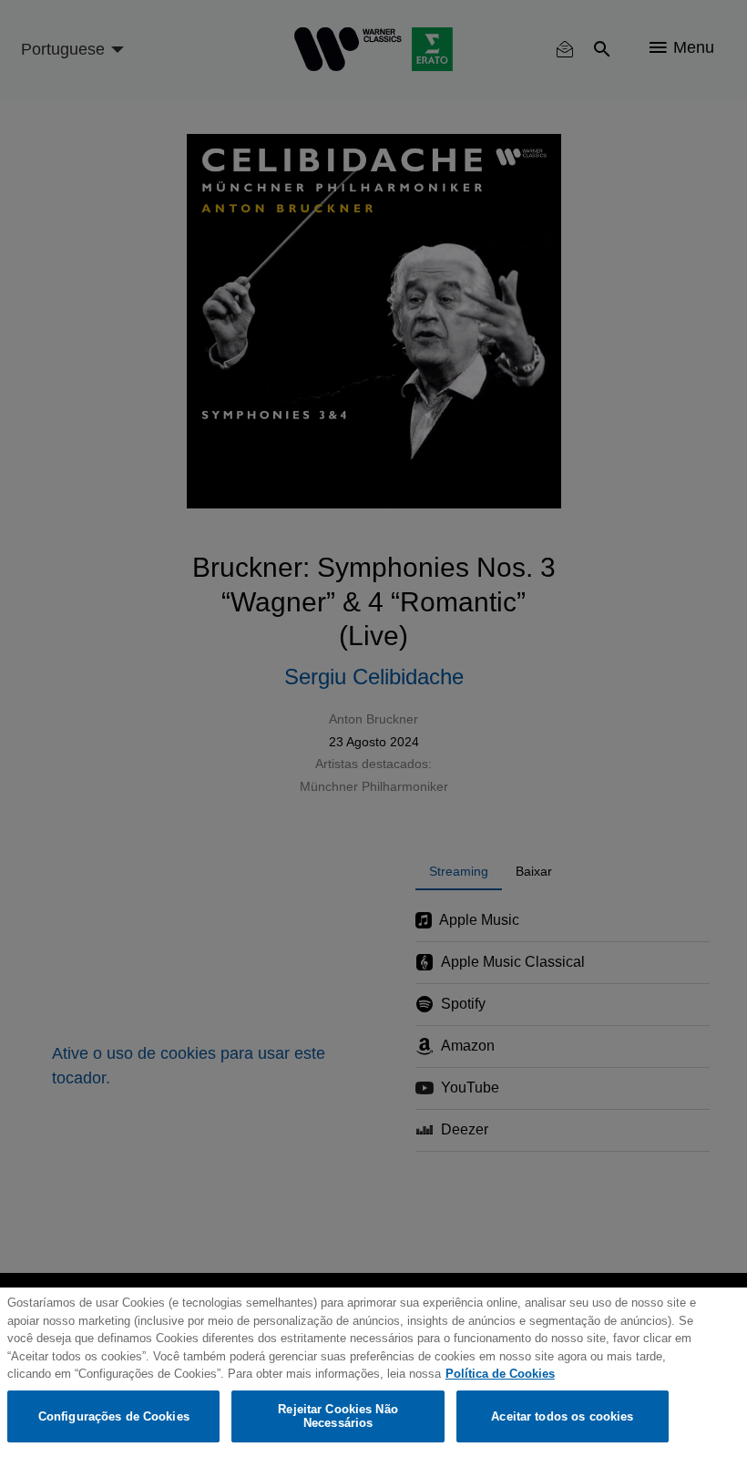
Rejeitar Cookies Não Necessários (338, 1416)
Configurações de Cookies (113, 1416)
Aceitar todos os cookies (562, 1416)
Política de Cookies (500, 1373)
